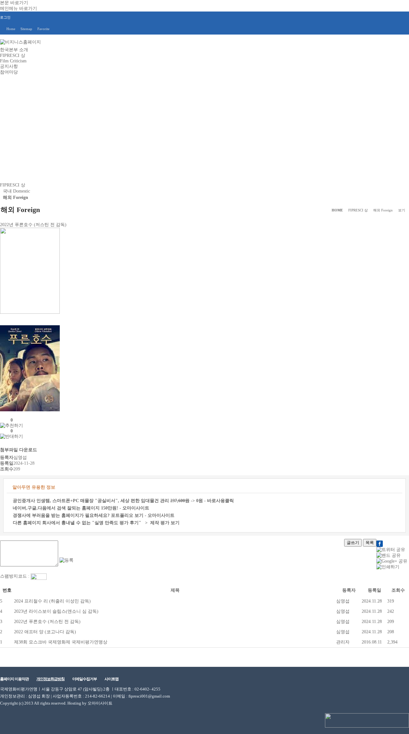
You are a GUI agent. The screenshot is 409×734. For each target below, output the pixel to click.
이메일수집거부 (84, 679)
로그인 (5, 17)
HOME (337, 210)
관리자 (343, 642)
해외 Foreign (15, 197)
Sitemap (26, 29)
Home (10, 29)
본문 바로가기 (14, 2)
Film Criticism (13, 61)
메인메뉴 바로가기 (18, 8)
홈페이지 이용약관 (14, 679)
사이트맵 (111, 679)
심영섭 (343, 601)
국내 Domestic (16, 191)
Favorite (43, 29)
